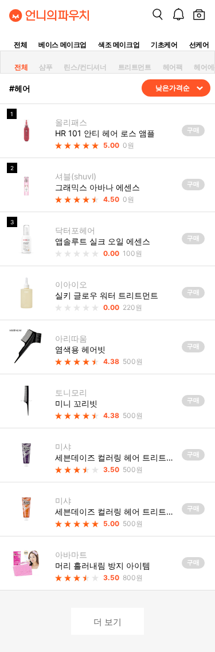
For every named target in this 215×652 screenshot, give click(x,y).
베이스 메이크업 (62, 44)
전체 (20, 44)
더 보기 (107, 621)
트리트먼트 (134, 67)
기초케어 (164, 44)
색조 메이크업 (118, 44)
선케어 (199, 44)
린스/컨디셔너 (85, 67)
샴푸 (45, 67)
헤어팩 (173, 67)
